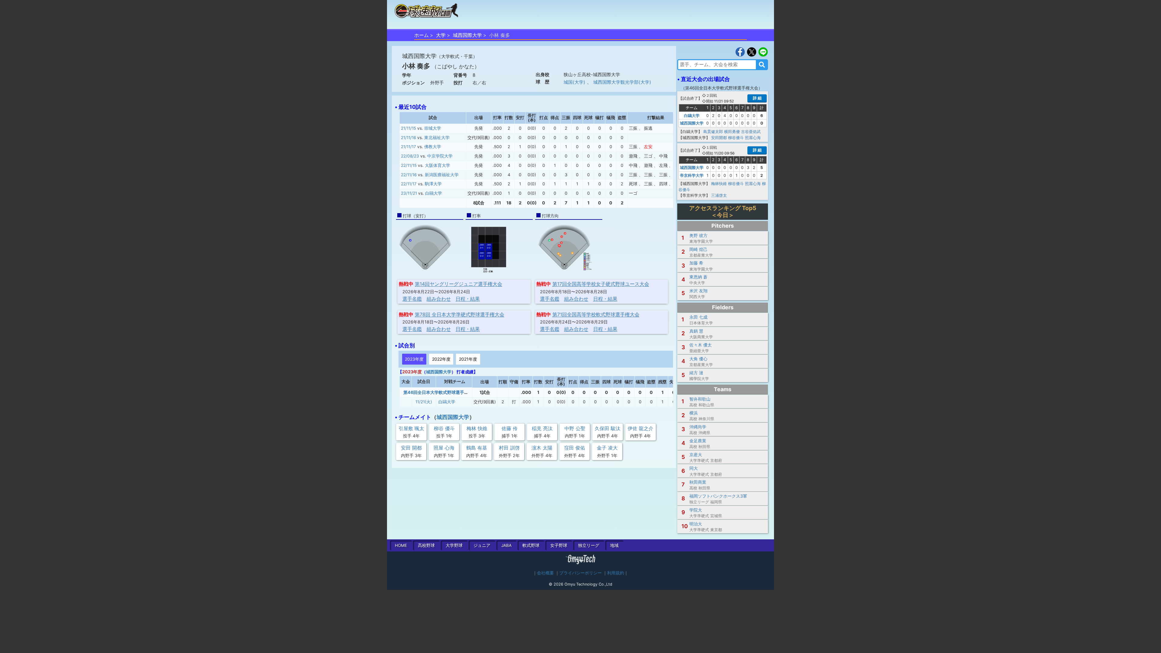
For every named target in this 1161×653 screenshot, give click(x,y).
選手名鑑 (412, 299)
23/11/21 (409, 193)
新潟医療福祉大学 (442, 174)
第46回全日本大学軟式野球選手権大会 (440, 392)
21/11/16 (408, 137)
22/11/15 (409, 165)
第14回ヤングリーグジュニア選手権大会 (458, 284)
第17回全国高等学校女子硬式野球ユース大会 (600, 284)
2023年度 (414, 359)
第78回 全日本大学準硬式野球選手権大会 (459, 314)
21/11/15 (408, 128)
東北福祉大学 (437, 137)
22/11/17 (409, 183)
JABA (506, 545)
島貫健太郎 (713, 131)
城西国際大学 (467, 35)
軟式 (530, 545)
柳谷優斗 (736, 137)
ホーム (421, 35)
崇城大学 (432, 128)
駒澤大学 (433, 183)
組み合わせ (439, 299)
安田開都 (719, 137)
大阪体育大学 (437, 165)
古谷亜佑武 (751, 131)
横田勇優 (732, 131)
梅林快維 (719, 183)
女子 (558, 545)
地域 (614, 545)
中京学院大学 (440, 156)
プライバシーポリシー (580, 572)
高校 (426, 545)
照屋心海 (753, 137)
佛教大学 (432, 146)
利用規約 (615, 572)
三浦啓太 (719, 195)
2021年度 (468, 359)
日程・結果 (468, 299)
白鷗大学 (433, 193)
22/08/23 (410, 156)
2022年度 (441, 359)
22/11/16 (409, 174)
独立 (588, 545)
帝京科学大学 (692, 175)
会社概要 (545, 572)
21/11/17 (408, 146)
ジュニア (481, 545)
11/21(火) (423, 401)
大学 (441, 35)
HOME (401, 545)
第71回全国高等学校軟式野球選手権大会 (595, 314)
